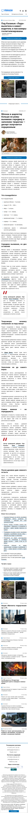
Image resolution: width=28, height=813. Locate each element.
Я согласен (14, 811)
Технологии (5, 645)
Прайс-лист (13, 752)
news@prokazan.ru (13, 759)
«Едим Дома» (8, 352)
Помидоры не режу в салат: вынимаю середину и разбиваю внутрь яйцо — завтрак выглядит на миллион (15, 533)
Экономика (5, 603)
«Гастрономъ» (5, 279)
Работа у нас (13, 761)
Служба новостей (7, 33)
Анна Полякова (10, 132)
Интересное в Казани (7, 728)
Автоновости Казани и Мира (9, 20)
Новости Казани (6, 637)
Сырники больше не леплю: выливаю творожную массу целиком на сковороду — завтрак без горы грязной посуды (15, 519)
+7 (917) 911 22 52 (13, 747)
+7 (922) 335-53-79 (13, 757)
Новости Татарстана (7, 678)
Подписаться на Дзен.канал (14, 38)
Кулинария (5, 628)
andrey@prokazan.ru (13, 750)
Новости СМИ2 (5, 79)
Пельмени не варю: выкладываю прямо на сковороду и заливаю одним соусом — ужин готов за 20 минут (15, 540)
